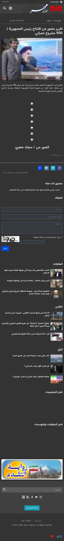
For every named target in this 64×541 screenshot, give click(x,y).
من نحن (38, 520)
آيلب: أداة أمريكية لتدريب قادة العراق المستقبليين (30, 333)
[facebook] (32, 497)
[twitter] (36, 497)
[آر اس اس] (27, 497)
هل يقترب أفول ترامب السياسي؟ (37, 366)
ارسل (5, 248)
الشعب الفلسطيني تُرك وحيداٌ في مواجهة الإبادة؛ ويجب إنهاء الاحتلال (26, 271)
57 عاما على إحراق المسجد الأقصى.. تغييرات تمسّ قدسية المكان (27, 314)
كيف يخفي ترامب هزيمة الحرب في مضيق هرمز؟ (31, 355)
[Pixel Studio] (51, 536)
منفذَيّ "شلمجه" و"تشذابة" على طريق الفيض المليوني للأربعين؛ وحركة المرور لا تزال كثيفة (25, 325)
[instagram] (41, 497)
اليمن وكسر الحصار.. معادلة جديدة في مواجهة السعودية (28, 280)
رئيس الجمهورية (53, 414)
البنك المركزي (54, 446)
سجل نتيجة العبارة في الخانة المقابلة (48, 237)
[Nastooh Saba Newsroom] (58, 536)
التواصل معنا (26, 520)
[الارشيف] (23, 497)
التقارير (59, 307)
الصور (49, 20)
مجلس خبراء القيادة (52, 430)
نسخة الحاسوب (32, 507)
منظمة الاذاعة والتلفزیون (50, 441)
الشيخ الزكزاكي (23, 414)
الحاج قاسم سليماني (52, 403)
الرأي (60, 350)
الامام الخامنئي (54, 398)
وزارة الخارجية (24, 441)
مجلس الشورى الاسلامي (50, 436)
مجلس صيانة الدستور (21, 430)
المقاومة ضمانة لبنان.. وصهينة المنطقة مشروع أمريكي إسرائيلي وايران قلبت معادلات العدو (25, 292)
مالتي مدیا (57, 20)
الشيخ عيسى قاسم (22, 408)
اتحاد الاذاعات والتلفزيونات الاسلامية (19, 448)
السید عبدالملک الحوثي (51, 408)
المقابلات (58, 264)
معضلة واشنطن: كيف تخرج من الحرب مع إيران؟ (31, 376)
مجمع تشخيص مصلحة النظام (18, 436)
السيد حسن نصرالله (21, 403)
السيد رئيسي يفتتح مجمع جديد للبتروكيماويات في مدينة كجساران (35, 189)
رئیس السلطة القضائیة (20, 398)
